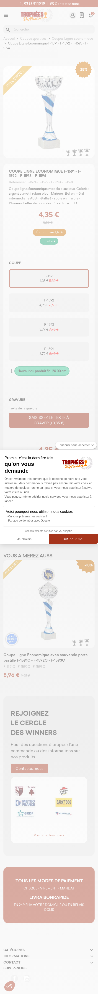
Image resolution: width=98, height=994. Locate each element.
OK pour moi (73, 539)
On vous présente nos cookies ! (27, 516)
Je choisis (24, 539)
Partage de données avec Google (29, 520)
